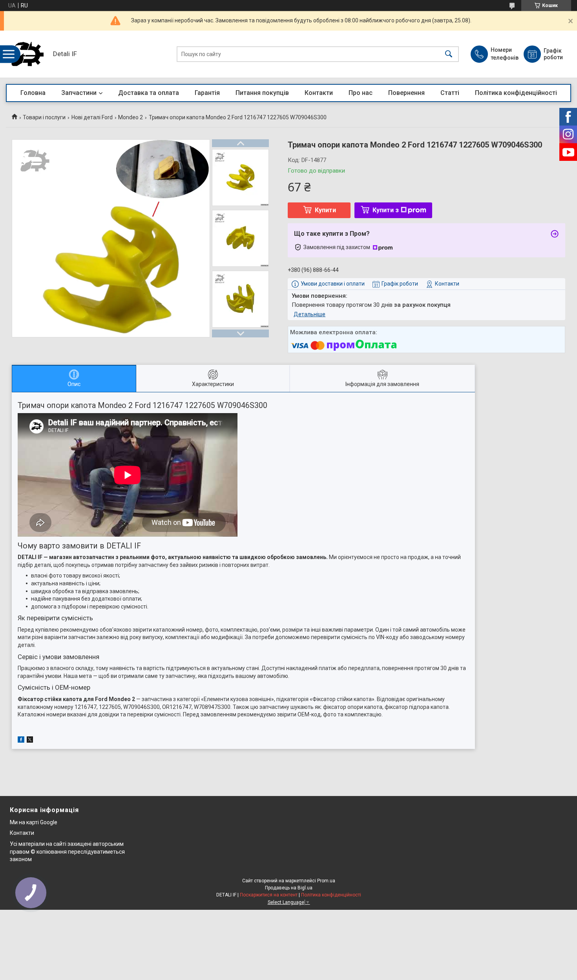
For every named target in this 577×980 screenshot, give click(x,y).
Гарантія (207, 93)
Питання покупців (262, 93)
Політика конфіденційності (516, 93)
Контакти (319, 93)
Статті (449, 93)
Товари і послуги (44, 117)
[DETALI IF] (27, 54)
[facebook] (21, 741)
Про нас (360, 93)
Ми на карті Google (33, 822)
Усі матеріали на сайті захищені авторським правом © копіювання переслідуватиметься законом (67, 851)
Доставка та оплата (148, 93)
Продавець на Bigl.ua (288, 888)
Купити (325, 210)
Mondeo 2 (130, 117)
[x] (30, 741)
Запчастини (79, 93)
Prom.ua (326, 880)
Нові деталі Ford (92, 117)
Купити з (385, 210)
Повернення (406, 93)
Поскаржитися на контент (269, 895)
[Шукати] (448, 54)
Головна (33, 93)
